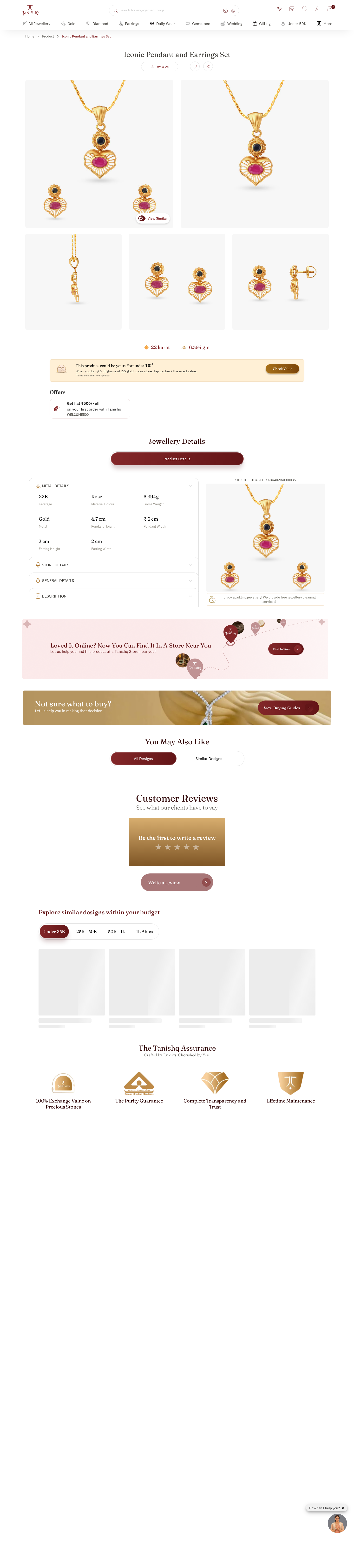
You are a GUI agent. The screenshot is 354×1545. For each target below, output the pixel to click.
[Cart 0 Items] (330, 8)
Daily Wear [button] (165, 23)
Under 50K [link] (297, 23)
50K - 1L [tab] (116, 931)
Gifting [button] (264, 23)
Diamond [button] (100, 23)
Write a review (164, 882)
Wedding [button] (234, 23)
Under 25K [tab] (54, 931)
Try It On (163, 66)
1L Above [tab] (145, 931)
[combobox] (170, 10)
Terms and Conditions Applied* (93, 375)
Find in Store (281, 649)
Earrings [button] (132, 23)
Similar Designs (209, 758)
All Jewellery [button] (39, 23)
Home (29, 36)
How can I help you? (325, 1508)
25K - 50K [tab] (86, 931)
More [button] (327, 23)
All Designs (143, 758)
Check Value (282, 369)
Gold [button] (71, 23)
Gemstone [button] (201, 23)
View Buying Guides (282, 707)
